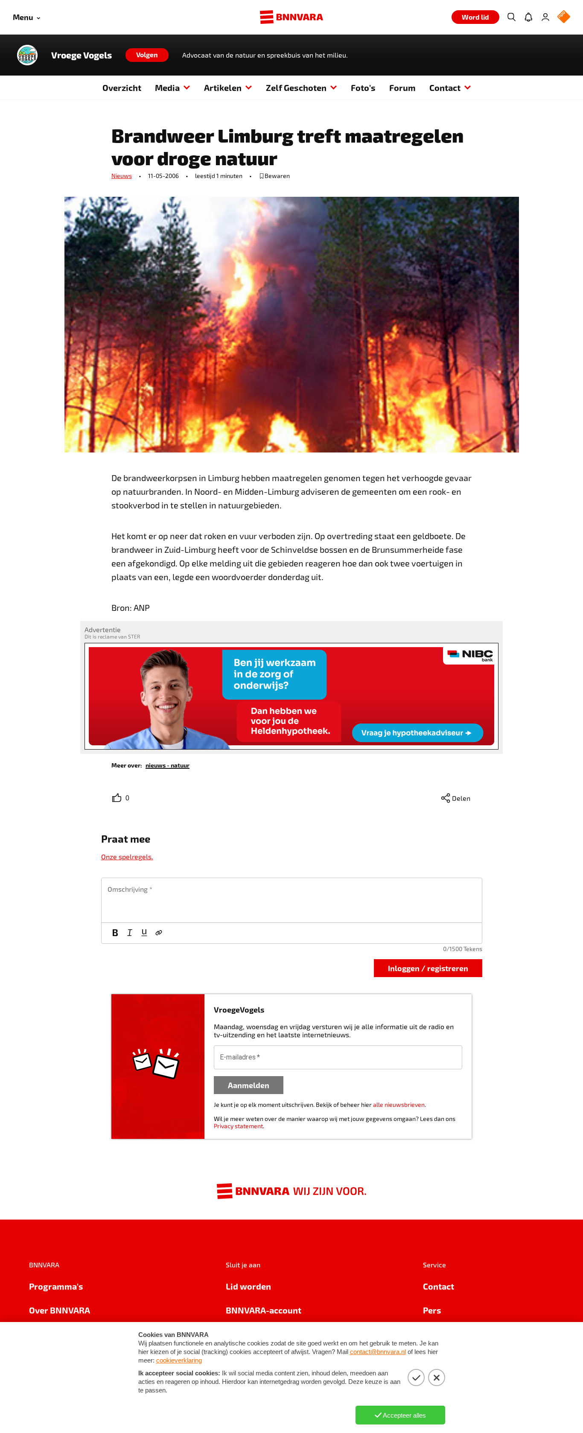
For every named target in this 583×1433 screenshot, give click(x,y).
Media (167, 87)
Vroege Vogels (81, 55)
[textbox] (292, 900)
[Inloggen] (545, 17)
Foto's (363, 87)
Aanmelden (248, 1084)
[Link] (159, 933)
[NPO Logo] (563, 17)
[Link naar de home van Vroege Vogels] (27, 55)
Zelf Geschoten (296, 87)
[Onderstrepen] (144, 933)
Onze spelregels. (127, 856)
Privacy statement (238, 1125)
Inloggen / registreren (428, 967)
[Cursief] (130, 933)
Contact (445, 87)
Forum (402, 87)
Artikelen (223, 87)
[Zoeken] (511, 17)
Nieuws (121, 175)
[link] (167, 765)
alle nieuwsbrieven (399, 1104)
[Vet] (115, 933)
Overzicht (121, 87)
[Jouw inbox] (528, 17)
